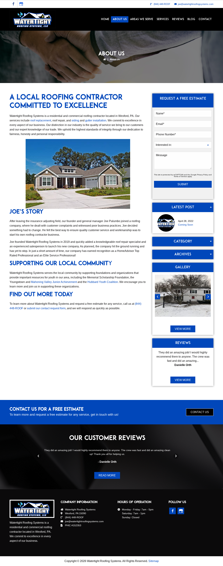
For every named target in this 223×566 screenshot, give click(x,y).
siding (75, 120)
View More (183, 328)
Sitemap (153, 561)
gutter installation (95, 120)
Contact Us (200, 412)
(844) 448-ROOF (162, 4)
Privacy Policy (202, 175)
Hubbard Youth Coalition (102, 281)
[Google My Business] (21, 4)
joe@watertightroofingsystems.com (195, 4)
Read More (107, 475)
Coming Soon (185, 224)
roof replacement (40, 120)
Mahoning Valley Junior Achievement (54, 281)
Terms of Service (180, 176)
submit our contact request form (46, 308)
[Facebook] (13, 4)
